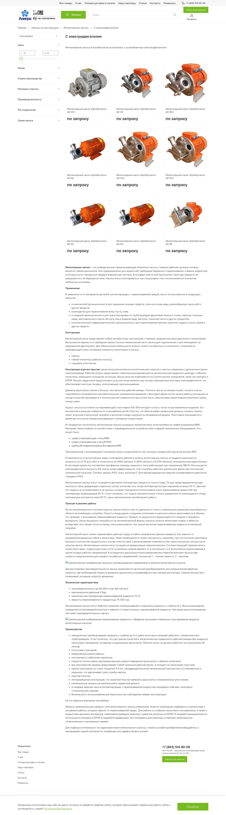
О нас (78, 3)
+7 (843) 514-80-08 (195, 3)
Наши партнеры (127, 3)
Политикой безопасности (58, 808)
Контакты (155, 3)
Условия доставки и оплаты (100, 3)
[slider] (21, 58)
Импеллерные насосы (76, 27)
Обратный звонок (196, 9)
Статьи (143, 3)
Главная (22, 27)
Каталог (76, 14)
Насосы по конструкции (45, 27)
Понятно (193, 807)
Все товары (65, 3)
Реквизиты (169, 3)
